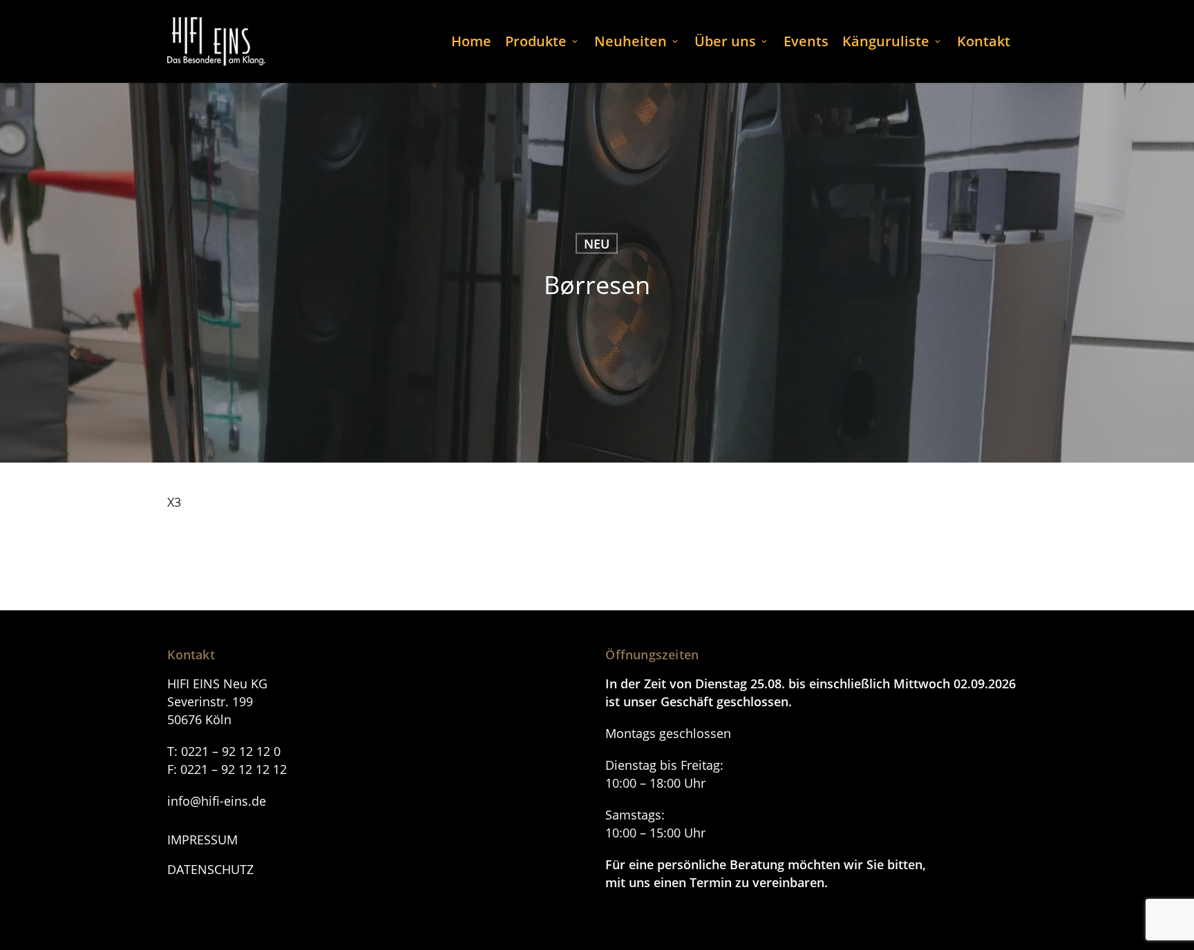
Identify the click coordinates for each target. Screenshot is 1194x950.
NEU (597, 243)
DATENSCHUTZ (210, 869)
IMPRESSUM (202, 839)
